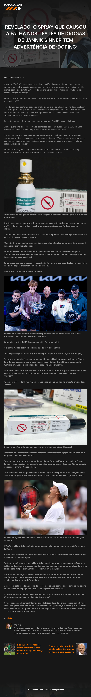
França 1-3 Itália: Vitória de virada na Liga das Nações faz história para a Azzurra (61, 649)
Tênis (9, 618)
